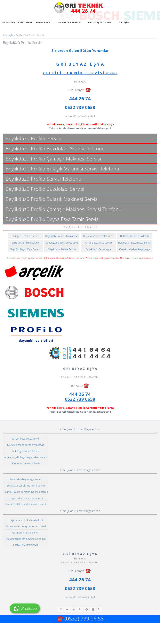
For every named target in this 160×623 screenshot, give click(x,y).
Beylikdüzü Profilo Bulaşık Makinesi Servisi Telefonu (62, 168)
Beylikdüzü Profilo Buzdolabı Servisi (45, 188)
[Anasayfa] (78, 7)
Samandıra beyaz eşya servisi (25, 479)
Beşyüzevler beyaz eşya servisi (26, 498)
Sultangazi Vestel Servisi (25, 451)
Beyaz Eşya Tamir (99, 22)
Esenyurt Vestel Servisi (25, 545)
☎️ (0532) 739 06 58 (80, 618)
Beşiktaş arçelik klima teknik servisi (26, 485)
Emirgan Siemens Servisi (25, 236)
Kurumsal (25, 22)
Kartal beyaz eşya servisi (98, 242)
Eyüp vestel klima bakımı (25, 242)
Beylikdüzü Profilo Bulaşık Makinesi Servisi (52, 199)
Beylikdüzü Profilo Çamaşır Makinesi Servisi (53, 158)
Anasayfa (8, 22)
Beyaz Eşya (43, 22)
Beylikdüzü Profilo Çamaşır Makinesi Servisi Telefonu (64, 209)
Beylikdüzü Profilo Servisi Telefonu (43, 178)
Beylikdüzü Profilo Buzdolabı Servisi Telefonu (55, 148)
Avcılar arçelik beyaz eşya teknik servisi (25, 457)
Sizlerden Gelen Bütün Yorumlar (80, 50)
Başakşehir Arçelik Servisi (62, 249)
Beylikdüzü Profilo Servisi (33, 138)
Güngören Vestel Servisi (25, 532)
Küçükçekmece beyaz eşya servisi (25, 445)
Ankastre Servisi (69, 22)
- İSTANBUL (80, 73)
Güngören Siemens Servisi (26, 463)
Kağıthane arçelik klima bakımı (26, 520)
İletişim (124, 22)
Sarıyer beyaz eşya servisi (26, 438)
